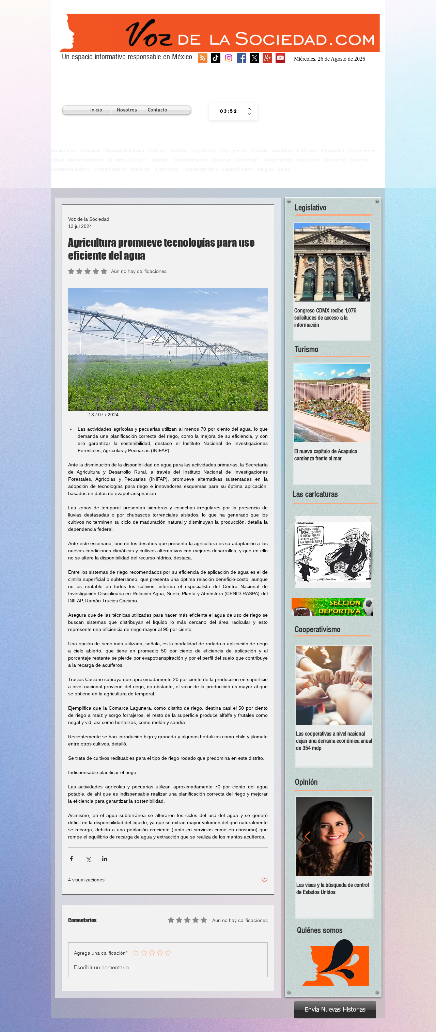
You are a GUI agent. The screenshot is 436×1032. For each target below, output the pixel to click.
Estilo (284, 169)
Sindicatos (166, 169)
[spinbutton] (228, 111)
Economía (335, 160)
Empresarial (233, 150)
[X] (254, 58)
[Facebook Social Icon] (241, 58)
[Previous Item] (305, 262)
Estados (178, 150)
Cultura (138, 160)
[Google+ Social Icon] (267, 58)
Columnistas (278, 160)
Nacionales (63, 150)
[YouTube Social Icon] (280, 58)
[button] (333, 552)
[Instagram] (228, 58)
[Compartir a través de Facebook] (71, 859)
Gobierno (90, 150)
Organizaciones (189, 160)
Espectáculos (237, 169)
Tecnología (247, 160)
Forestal (221, 160)
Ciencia (259, 150)
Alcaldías (282, 150)
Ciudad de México (124, 150)
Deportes (360, 160)
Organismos (361, 150)
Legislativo (203, 150)
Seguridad (308, 160)
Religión (265, 169)
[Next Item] (359, 262)
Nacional (141, 169)
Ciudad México (110, 169)
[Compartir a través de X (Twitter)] (88, 859)
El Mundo (307, 150)
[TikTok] (215, 58)
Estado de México (70, 169)
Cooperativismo (200, 169)
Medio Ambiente (86, 160)
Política (156, 150)
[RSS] (202, 58)
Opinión (160, 160)
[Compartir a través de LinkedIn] (105, 859)
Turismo (117, 160)
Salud (57, 160)
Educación (332, 150)
